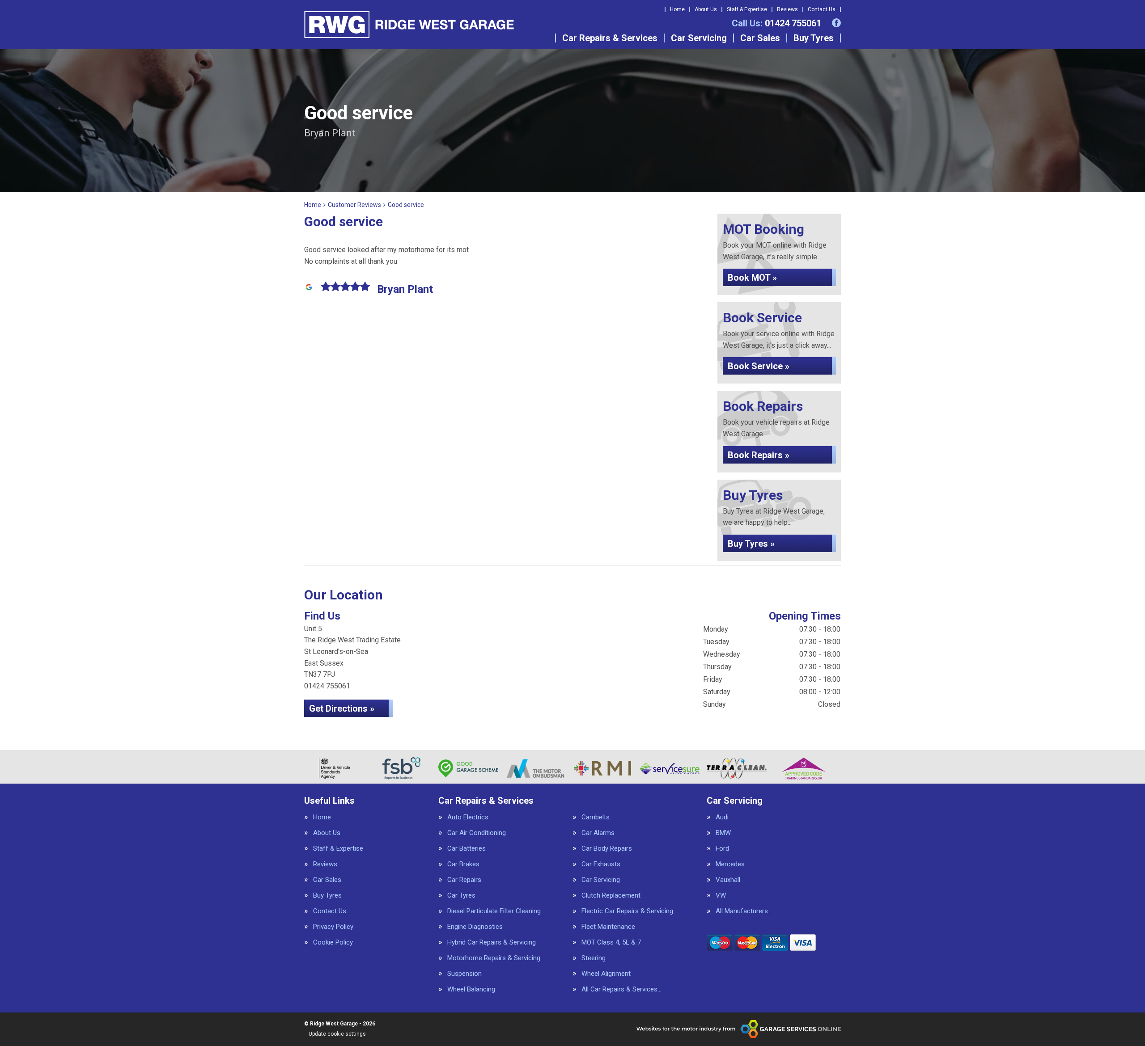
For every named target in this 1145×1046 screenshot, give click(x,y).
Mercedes (730, 864)
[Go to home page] (409, 24)
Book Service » (758, 366)
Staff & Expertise (747, 9)
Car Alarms (598, 833)
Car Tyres (461, 895)
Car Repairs (464, 880)
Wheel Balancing (471, 989)
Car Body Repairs (606, 848)
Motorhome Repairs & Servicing (493, 958)
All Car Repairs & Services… (621, 989)
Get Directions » (341, 708)
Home (677, 9)
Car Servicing (699, 38)
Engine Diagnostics (475, 927)
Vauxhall (728, 880)
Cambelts (595, 817)
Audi (722, 817)
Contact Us (821, 9)
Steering (593, 958)
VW (721, 895)
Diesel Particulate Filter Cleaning (494, 911)
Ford (722, 848)
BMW (723, 833)
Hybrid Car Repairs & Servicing (491, 942)
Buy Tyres (813, 38)
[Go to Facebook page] (836, 22)
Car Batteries (466, 848)
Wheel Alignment (606, 973)
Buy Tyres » (751, 543)
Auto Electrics (467, 817)
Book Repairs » (758, 455)
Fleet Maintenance (608, 927)
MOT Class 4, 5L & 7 (611, 942)
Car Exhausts (600, 864)
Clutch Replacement (610, 895)
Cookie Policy (333, 942)
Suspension (464, 973)
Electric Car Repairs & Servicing (627, 911)
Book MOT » (752, 277)
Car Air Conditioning (476, 833)
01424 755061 (776, 23)
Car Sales (760, 38)
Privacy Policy (333, 927)
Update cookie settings (337, 1034)
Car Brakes (463, 864)
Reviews (787, 9)
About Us (706, 9)
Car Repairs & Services (609, 38)
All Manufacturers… (744, 911)
